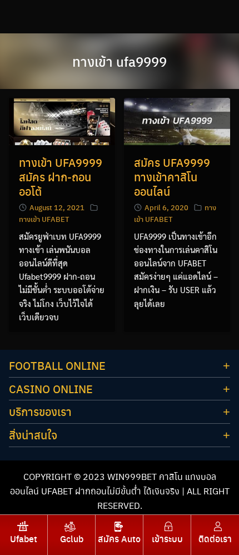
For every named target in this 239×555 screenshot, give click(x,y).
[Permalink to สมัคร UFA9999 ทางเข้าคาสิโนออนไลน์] (177, 120)
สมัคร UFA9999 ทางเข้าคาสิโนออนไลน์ (172, 176)
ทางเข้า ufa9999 (119, 61)
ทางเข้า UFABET (44, 219)
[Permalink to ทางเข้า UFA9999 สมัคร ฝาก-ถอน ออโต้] (62, 120)
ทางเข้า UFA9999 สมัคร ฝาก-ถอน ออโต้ (60, 176)
